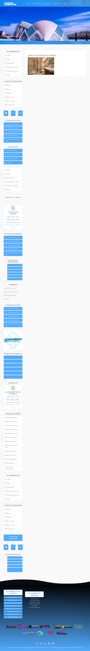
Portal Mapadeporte (12, 459)
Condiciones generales (15, 273)
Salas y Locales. (10, 97)
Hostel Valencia (14, 600)
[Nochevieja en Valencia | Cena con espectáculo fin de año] (78, 626)
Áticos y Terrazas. (11, 101)
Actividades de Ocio (12, 150)
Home (6, 42)
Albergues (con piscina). (13, 71)
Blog (65, 3)
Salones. (9, 89)
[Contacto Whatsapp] (20, 113)
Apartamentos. (11, 63)
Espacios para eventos (13, 127)
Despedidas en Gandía (12, 433)
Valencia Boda (10, 463)
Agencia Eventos (11, 455)
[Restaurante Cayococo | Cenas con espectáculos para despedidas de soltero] (39, 633)
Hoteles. (9, 55)
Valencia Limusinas (11, 451)
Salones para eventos (14, 614)
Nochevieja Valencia (11, 437)
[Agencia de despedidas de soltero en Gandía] (45, 626)
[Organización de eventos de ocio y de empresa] (62, 633)
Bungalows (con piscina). (13, 67)
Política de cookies (10, 361)
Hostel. (8, 59)
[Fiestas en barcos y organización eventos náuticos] (33, 626)
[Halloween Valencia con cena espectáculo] (28, 633)
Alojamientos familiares (14, 131)
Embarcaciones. (11, 105)
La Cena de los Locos (12, 425)
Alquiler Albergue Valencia (14, 608)
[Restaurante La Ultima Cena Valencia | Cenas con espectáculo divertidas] (56, 626)
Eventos (9, 162)
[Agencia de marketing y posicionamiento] (50, 633)
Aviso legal (15, 276)
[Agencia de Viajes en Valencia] (67, 626)
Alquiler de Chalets (14, 611)
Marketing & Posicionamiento (9, 468)
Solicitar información (13, 537)
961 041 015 (13, 217)
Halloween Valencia (11, 441)
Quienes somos (15, 265)
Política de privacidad (15, 270)
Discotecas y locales (14, 617)
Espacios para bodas (13, 135)
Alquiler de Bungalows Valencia (14, 605)
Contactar (72, 3)
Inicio (27, 3)
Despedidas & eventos (12, 417)
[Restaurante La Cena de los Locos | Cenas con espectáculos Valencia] (22, 626)
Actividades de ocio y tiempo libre (13, 140)
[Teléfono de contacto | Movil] (13, 113)
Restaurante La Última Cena (11, 446)
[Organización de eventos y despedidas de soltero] (11, 626)
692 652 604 (13, 220)
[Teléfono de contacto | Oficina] (6, 113)
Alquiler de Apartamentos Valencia (14, 603)
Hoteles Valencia (14, 597)
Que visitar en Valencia (13, 124)
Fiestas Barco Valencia (12, 421)
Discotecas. (9, 93)
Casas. (8, 75)
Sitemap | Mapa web (15, 279)
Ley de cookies (15, 268)
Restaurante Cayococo (12, 429)
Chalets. (9, 85)
